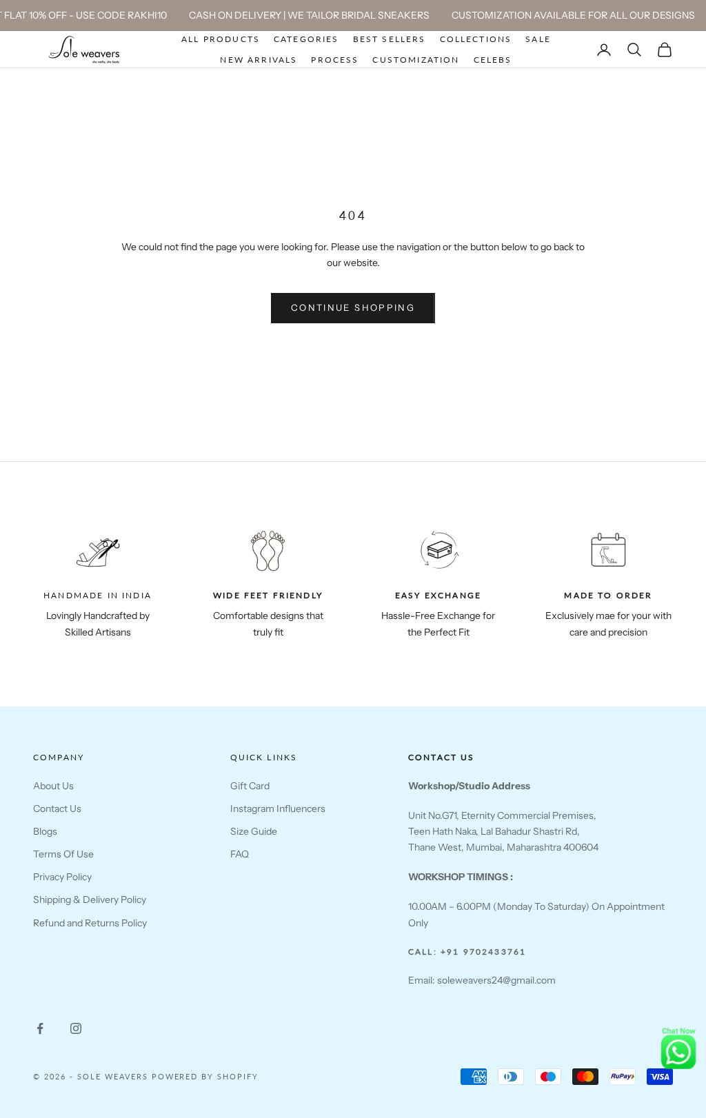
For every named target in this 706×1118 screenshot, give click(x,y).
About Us (53, 786)
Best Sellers (389, 39)
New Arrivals (258, 59)
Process (335, 59)
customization (415, 59)
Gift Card (250, 786)
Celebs (493, 59)
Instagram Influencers (277, 808)
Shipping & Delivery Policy (89, 899)
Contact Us (57, 808)
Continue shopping (353, 307)
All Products (220, 39)
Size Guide (253, 831)
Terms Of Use (63, 854)
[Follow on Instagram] (76, 1028)
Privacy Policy (62, 877)
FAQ (239, 854)
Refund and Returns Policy (90, 923)
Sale (538, 39)
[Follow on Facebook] (40, 1028)
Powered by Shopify (205, 1076)
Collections (476, 39)
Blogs (45, 831)
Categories (306, 39)
